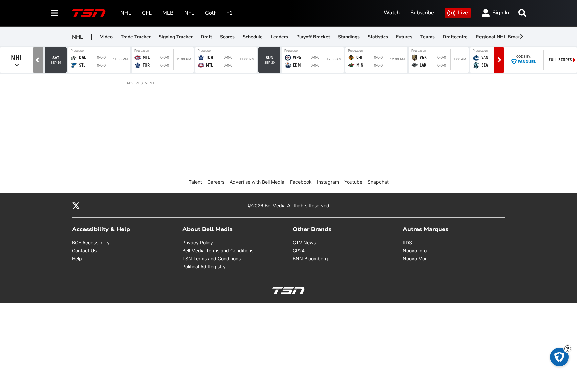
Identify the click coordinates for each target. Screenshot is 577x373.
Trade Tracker (136, 37)
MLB (168, 13)
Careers (215, 182)
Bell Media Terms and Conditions (217, 250)
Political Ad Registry (204, 266)
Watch (392, 12)
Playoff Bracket (313, 37)
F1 (229, 13)
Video (106, 37)
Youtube (353, 182)
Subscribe (422, 12)
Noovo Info (415, 250)
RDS (407, 242)
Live (463, 12)
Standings (349, 37)
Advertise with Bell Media (257, 182)
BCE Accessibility (91, 242)
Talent (195, 182)
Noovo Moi (414, 258)
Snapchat (378, 182)
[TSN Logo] (89, 13)
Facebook (301, 182)
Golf (210, 13)
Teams (427, 37)
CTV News (304, 242)
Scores (227, 37)
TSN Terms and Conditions (211, 258)
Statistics (378, 37)
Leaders (279, 37)
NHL (125, 13)
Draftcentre (455, 37)
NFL (189, 13)
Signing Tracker (176, 37)
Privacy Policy (197, 242)
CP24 (299, 250)
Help (77, 258)
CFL (147, 13)
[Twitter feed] (76, 205)
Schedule (253, 37)
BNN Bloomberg (310, 258)
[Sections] (54, 13)
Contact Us (84, 250)
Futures (404, 37)
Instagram (328, 182)
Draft (206, 37)
